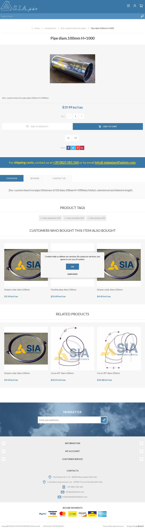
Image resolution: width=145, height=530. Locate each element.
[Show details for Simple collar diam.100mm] (26, 265)
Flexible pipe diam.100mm (63, 289)
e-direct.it (140, 526)
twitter (73, 148)
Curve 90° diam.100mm (108, 373)
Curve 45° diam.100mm (62, 373)
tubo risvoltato (73, 218)
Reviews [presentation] (34, 178)
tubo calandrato (50, 218)
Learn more (72, 273)
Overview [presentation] (11, 178)
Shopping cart (141, 6)
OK (72, 266)
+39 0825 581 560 (66, 162)
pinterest (77, 148)
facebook (68, 148)
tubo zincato (95, 218)
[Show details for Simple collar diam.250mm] (119, 265)
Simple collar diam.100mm (17, 289)
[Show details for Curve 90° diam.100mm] (119, 348)
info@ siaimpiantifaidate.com (115, 162)
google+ (82, 148)
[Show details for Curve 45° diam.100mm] (72, 348)
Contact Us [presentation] (59, 178)
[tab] (12, 178)
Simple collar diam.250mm (110, 289)
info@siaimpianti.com (75, 492)
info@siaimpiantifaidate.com (75, 497)
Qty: (63, 116)
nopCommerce (118, 526)
